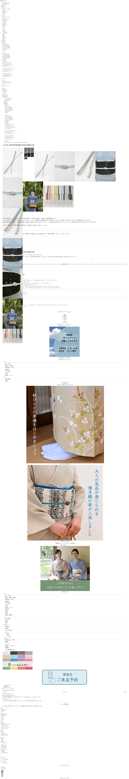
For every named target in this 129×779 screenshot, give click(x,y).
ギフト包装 (8, 630)
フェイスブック (3, 760)
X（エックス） (3, 761)
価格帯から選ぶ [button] (3, 41)
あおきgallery (5, 4)
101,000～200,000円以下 (7, 57)
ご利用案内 (64, 321)
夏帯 (6, 622)
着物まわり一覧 (9, 640)
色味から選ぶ (3, 40)
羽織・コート (5, 16)
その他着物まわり (10, 649)
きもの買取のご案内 (4, 752)
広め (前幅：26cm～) (6, 71)
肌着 (7, 634)
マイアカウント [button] (3, 88)
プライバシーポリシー (4, 725)
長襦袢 (4, 36)
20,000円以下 (5, 43)
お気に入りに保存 (64, 264)
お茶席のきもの (3, 744)
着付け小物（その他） (4, 735)
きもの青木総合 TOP (6, 2)
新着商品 (2, 5)
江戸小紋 (4, 14)
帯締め (4, 34)
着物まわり (4, 38)
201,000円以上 (5, 49)
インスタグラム (3, 758)
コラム (4, 86)
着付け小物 (4, 37)
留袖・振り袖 (9, 365)
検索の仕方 (65, 319)
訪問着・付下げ (5, 12)
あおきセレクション (65, 359)
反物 (3, 39)
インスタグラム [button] (3, 80)
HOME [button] (2, 1)
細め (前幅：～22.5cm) (6, 69)
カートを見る (5, 91)
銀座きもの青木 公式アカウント (8, 81)
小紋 (3, 15)
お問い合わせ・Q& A (4, 728)
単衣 (6, 613)
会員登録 (65, 318)
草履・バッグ (3, 740)
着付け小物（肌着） (4, 734)
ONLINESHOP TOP (6, 3)
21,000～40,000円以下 (6, 54)
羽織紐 (7, 647)
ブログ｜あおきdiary (6, 85)
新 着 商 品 (65, 383)
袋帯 (6, 381)
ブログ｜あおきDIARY (4, 759)
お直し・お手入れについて (5, 727)
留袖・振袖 (4, 11)
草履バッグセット (10, 645)
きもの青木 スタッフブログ (8, 690)
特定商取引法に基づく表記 (5, 724)
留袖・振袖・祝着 (10, 597)
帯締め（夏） (10, 142)
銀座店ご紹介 (3, 750)
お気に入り (3, 6)
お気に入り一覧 (64, 322)
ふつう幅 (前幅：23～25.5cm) (8, 70)
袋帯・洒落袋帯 (5, 19)
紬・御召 (4, 22)
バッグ (7, 644)
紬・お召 (7, 363)
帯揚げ (4, 35)
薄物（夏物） (9, 615)
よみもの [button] (2, 84)
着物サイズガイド (4, 745)
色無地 (4, 13)
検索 (69, 312)
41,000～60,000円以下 (6, 55)
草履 (6, 642)
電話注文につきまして (4, 726)
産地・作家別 (3, 78)
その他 (8, 636)
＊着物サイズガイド (6, 61)
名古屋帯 (4, 18)
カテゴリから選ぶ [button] (4, 20)
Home (5, 142)
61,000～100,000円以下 (6, 56)
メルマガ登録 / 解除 (4, 762)
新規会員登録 (5, 90)
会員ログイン (5, 89)
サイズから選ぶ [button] (3, 60)
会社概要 (2, 751)
